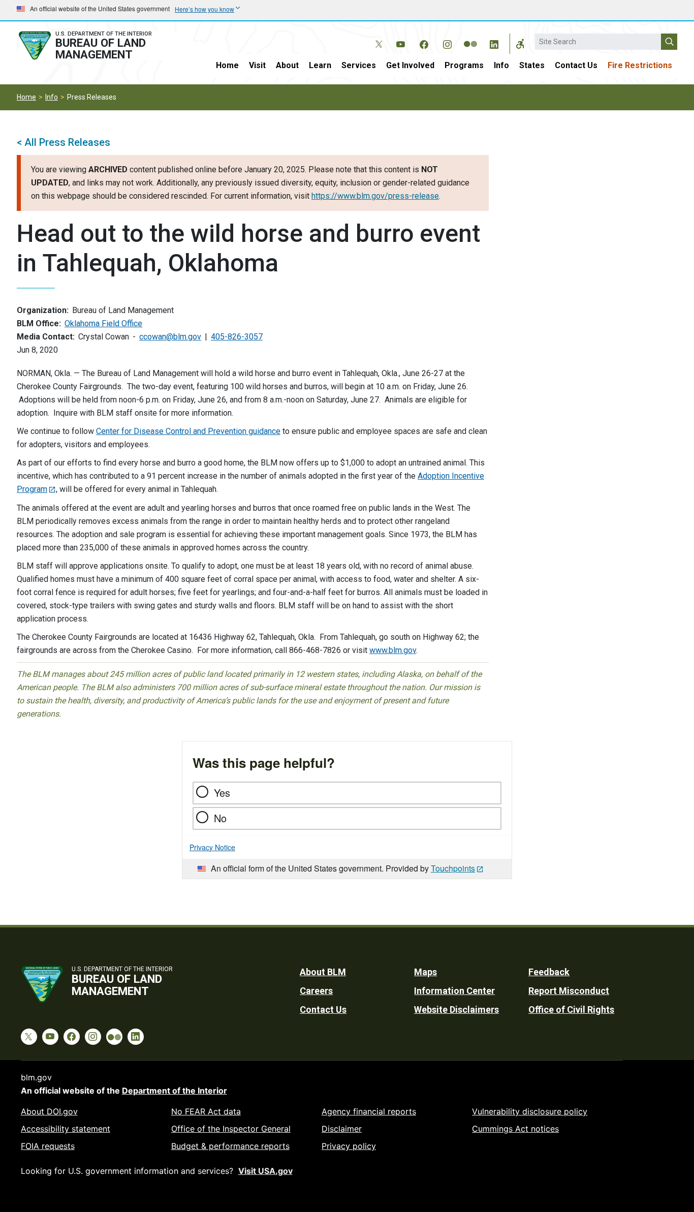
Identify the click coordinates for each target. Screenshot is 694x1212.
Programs (464, 65)
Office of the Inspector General (231, 1129)
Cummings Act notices (515, 1129)
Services (358, 65)
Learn (320, 65)
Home (227, 65)
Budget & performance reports (230, 1146)
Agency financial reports (369, 1111)
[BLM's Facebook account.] (424, 43)
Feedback (549, 972)
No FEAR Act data (206, 1111)
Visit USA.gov (265, 1171)
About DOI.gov (49, 1111)
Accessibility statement (65, 1129)
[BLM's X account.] (377, 36)
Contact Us (576, 65)
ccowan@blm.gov (170, 336)
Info (501, 65)
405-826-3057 (237, 336)
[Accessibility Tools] (520, 44)
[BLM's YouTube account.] (400, 43)
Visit (257, 65)
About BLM (323, 972)
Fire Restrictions (640, 65)
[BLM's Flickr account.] (470, 36)
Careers (316, 990)
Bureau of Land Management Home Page (96, 45)
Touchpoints (453, 868)
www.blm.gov (392, 650)
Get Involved (410, 65)
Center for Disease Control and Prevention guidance (188, 431)
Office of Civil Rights (571, 1009)
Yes (222, 792)
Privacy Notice (212, 847)
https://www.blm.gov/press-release (375, 196)
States (532, 65)
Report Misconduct (568, 990)
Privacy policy (349, 1146)
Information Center (454, 990)
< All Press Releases (63, 142)
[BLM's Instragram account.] (447, 43)
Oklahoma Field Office (103, 323)
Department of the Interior (174, 1090)
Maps (425, 972)
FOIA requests (48, 1146)
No (220, 818)
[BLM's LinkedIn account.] (494, 43)
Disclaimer (342, 1129)
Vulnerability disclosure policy (529, 1111)
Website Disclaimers (456, 1009)
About (287, 65)
